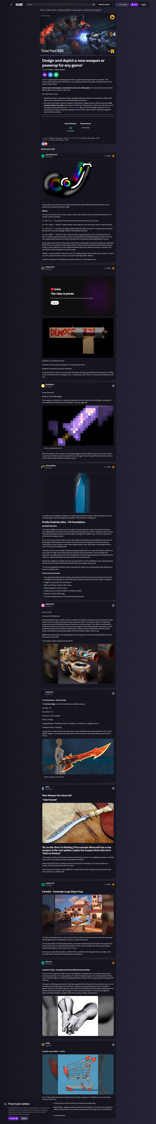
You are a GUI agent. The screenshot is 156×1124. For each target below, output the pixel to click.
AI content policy (73, 107)
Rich (51, 70)
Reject (24, 1118)
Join (135, 4)
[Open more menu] (112, 4)
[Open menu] (11, 4)
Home (42, 10)
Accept (12, 1118)
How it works (104, 4)
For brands (123, 4)
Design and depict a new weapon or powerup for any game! (80, 10)
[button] (78, 207)
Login (143, 4)
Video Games (51, 10)
